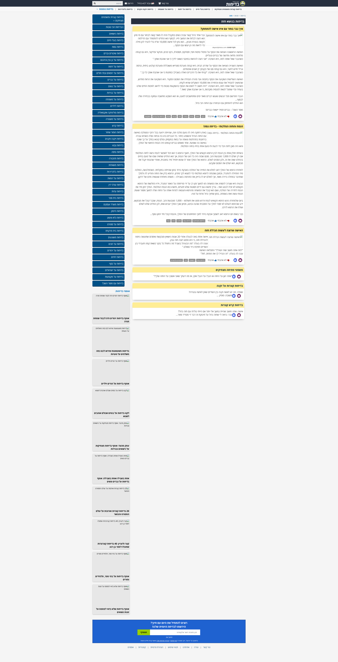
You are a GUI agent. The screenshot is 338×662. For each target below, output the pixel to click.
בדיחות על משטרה (114, 119)
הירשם (130, 3)
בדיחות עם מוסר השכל (112, 283)
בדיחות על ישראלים (114, 270)
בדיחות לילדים (116, 105)
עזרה (196, 647)
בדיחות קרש (117, 125)
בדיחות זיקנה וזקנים (145, 9)
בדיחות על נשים (115, 86)
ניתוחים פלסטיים (176, 260)
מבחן (168, 116)
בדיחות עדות (117, 191)
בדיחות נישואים (116, 33)
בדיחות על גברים (115, 79)
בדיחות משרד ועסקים (113, 204)
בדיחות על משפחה (165, 9)
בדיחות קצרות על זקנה (230, 286)
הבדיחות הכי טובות (114, 27)
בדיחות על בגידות (115, 92)
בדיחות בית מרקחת (114, 230)
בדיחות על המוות (115, 178)
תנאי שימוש (173, 641)
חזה (179, 116)
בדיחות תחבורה (116, 158)
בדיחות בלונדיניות (125, 9)
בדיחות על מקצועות (114, 276)
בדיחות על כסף (116, 263)
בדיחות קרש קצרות (232, 305)
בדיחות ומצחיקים (199, 221)
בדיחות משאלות (116, 165)
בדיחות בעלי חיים (203, 9)
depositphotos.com (219, 47)
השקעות (148, 116)
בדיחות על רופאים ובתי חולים (109, 73)
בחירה (185, 116)
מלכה (179, 221)
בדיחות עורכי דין (116, 184)
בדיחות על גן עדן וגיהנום (111, 59)
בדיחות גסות (117, 46)
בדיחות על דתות (184, 9)
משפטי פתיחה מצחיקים (229, 270)
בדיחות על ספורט (115, 224)
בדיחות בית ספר (116, 197)
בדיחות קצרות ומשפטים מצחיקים (228, 9)
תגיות (236, 15)
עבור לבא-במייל (144, 3)
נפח (168, 221)
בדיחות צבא (117, 145)
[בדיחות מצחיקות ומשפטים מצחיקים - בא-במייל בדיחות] (235, 3)
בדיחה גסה (187, 221)
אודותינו (186, 647)
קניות (174, 116)
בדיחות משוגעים (115, 237)
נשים (197, 116)
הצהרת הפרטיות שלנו (163, 641)
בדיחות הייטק (117, 211)
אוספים (131, 647)
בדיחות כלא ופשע (115, 217)
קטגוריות (142, 647)
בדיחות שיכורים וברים (113, 53)
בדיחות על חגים (116, 243)
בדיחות (243, 15)
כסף (203, 116)
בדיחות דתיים (117, 257)
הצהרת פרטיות (157, 647)
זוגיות (191, 116)
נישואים (192, 260)
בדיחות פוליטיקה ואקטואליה (110, 112)
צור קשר (165, 3)
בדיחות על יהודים (115, 250)
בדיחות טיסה (117, 151)
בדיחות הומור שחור (114, 132)
